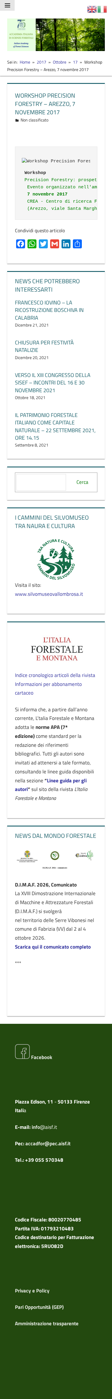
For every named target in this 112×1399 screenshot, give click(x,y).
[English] (92, 9)
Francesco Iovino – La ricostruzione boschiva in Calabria (49, 309)
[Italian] (102, 9)
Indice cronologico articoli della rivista (55, 675)
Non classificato (34, 120)
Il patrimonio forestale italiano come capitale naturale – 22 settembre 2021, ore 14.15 (55, 426)
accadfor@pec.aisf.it (47, 1143)
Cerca (82, 482)
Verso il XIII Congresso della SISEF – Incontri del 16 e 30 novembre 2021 (52, 382)
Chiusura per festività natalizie (44, 346)
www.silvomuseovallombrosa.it (49, 594)
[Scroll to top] (102, 1389)
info (36, 1127)
